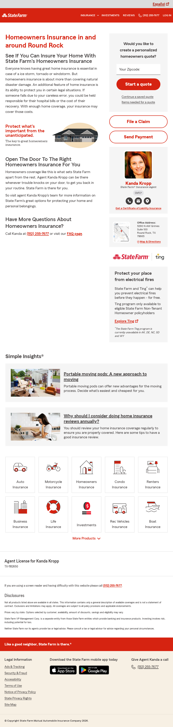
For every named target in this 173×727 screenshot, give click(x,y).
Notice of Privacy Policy (20, 692)
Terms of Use (13, 685)
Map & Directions (150, 241)
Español (159, 4)
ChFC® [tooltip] (138, 193)
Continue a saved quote (137, 96)
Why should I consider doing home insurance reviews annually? (108, 419)
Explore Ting (124, 321)
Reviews (129, 15)
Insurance (88, 15)
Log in (167, 15)
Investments (110, 15)
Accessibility (13, 679)
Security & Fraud (16, 673)
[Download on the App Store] (63, 669)
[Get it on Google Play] (94, 669)
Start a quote (138, 84)
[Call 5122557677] (129, 201)
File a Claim (138, 121)
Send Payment (138, 137)
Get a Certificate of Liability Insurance (138, 208)
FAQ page (74, 233)
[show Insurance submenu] (97, 15)
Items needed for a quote (138, 102)
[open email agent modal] (138, 201)
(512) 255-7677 (151, 15)
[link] (14, 15)
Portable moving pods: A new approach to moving (105, 377)
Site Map (10, 704)
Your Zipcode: (129, 69)
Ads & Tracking (15, 666)
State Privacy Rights (18, 698)
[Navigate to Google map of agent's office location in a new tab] (147, 201)
